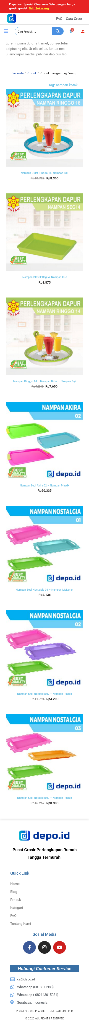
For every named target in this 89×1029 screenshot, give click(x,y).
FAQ (13, 916)
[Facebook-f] (29, 947)
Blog (13, 892)
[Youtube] (59, 947)
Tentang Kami (20, 924)
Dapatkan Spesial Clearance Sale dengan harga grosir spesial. (42, 6)
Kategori (16, 908)
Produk (31, 73)
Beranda (17, 73)
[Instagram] (44, 947)
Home (15, 884)
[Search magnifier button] (57, 31)
